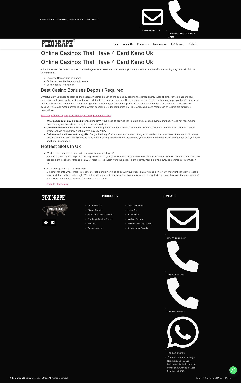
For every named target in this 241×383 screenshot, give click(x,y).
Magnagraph (160, 44)
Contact (192, 44)
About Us (128, 44)
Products (141, 44)
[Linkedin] (52, 222)
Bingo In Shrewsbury (57, 184)
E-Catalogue (177, 44)
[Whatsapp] (233, 370)
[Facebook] (45, 222)
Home (116, 44)
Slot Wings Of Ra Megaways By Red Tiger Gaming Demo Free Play (76, 115)
